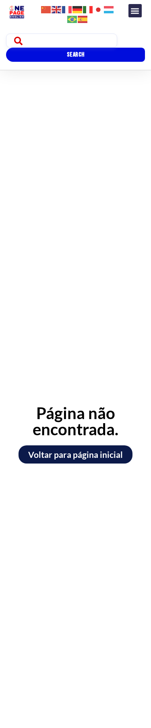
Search (76, 55)
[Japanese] (98, 9)
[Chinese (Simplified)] (46, 9)
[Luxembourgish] (109, 9)
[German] (77, 9)
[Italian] (88, 9)
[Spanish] (83, 18)
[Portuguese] (72, 18)
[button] (135, 10)
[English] (57, 9)
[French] (67, 9)
